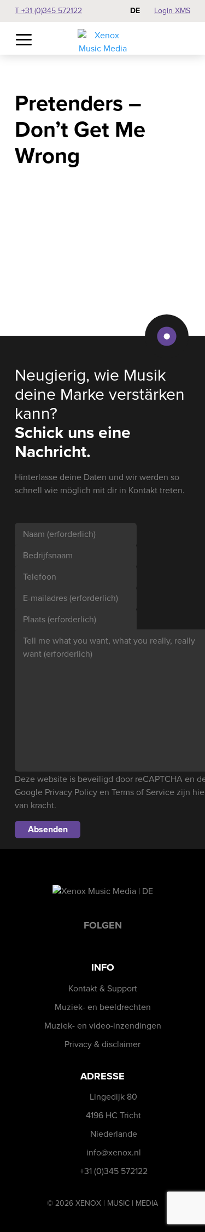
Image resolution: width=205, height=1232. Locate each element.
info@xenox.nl (113, 1152)
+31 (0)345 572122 (114, 1171)
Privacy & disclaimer (102, 1044)
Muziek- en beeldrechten (103, 1007)
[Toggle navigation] (23, 40)
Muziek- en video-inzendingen (102, 1025)
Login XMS (172, 10)
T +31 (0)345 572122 (48, 10)
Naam (59, 534)
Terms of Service (143, 792)
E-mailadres (70, 598)
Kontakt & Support (102, 988)
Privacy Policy (71, 792)
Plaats (59, 619)
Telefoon (39, 576)
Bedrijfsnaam (48, 555)
